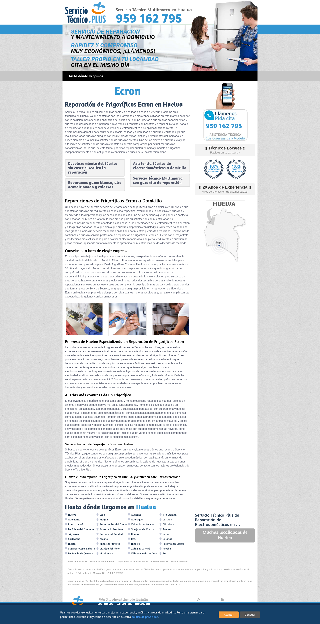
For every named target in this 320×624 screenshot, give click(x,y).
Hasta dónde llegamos (85, 76)
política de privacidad (145, 617)
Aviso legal (209, 599)
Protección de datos (239, 599)
